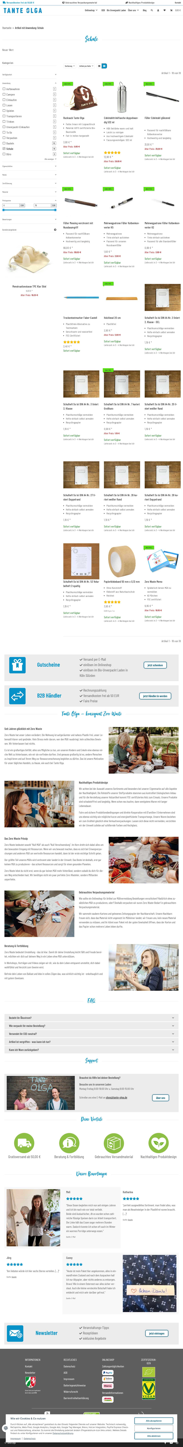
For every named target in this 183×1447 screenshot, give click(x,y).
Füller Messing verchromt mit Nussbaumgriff (78, 225)
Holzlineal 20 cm (112, 317)
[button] (158, 10)
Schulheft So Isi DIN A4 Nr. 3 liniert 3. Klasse (81, 406)
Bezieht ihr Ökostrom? (20, 1017)
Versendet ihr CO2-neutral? (23, 1033)
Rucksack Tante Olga (73, 117)
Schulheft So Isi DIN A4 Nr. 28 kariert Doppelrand (161, 497)
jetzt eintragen (156, 1333)
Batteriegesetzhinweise (75, 1385)
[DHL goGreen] (108, 1399)
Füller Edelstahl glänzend (157, 117)
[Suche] (152, 10)
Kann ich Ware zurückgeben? (24, 1049)
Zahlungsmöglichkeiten (113, 1366)
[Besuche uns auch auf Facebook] (165, 1442)
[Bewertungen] (112, 152)
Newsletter (30, 1372)
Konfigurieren (154, 1428)
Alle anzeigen (49, 159)
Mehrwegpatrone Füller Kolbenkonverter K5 (121, 225)
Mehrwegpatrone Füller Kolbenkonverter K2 (162, 225)
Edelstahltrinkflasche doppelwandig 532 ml (121, 120)
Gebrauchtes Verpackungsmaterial (81, 2)
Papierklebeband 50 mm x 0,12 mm (122, 581)
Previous (9, 268)
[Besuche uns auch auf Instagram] (177, 1442)
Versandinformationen (112, 1392)
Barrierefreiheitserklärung (76, 1398)
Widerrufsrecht (71, 1391)
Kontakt (178, 2)
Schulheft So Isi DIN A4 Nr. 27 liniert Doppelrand (79, 497)
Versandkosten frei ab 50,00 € (20, 2)
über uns (160, 1098)
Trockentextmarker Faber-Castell (80, 317)
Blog (144, 10)
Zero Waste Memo (153, 581)
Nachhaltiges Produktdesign (142, 2)
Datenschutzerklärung (63, 1433)
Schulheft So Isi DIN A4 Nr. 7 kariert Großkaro (122, 406)
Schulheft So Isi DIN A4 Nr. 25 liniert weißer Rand (161, 406)
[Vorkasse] (108, 1379)
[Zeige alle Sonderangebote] (55, 229)
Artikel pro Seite (85, 66)
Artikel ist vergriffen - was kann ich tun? (29, 1041)
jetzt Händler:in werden (155, 696)
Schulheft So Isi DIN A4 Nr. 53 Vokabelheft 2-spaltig (81, 583)
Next (49, 268)
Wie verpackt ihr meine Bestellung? (27, 1025)
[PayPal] (108, 1372)
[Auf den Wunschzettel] (94, 84)
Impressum (15, 1438)
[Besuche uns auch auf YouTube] (171, 1442)
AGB (65, 1372)
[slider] (3, 210)
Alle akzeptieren (154, 1421)
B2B (103, 10)
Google (130, 1219)
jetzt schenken (155, 665)
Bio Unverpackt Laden (116, 10)
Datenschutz (30, 1438)
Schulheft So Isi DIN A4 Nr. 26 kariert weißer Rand (121, 497)
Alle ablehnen (154, 1436)
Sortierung (68, 66)
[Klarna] (108, 1386)
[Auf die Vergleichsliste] (87, 84)
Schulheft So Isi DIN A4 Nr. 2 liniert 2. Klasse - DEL (162, 320)
